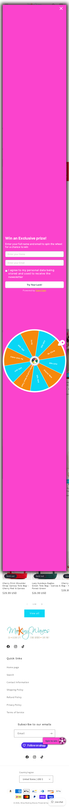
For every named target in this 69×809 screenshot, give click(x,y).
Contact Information (18, 682)
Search (10, 674)
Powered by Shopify (46, 803)
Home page (13, 667)
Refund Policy (14, 697)
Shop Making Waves (29, 803)
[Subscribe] (51, 733)
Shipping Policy (15, 689)
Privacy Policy (14, 704)
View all (34, 613)
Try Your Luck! (34, 284)
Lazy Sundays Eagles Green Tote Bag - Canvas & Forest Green (46, 586)
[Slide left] (27, 604)
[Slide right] (42, 604)
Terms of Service (15, 712)
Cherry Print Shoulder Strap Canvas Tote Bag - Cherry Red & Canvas (16, 586)
